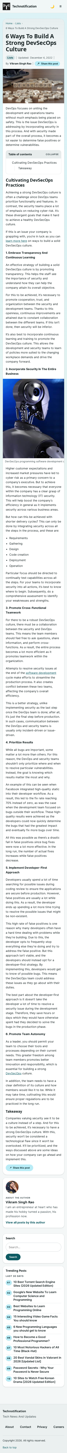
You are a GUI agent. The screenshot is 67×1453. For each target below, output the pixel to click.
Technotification (24, 6)
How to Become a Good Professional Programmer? (31, 1339)
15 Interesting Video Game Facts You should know (35, 1318)
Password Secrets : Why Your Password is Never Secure (33, 1369)
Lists (10, 57)
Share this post (47, 63)
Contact (25, 1427)
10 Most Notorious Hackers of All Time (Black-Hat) (36, 1349)
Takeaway (25, 168)
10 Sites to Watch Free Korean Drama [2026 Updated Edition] (34, 1380)
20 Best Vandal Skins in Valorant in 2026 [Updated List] (37, 1359)
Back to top (10, 1447)
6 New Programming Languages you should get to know (35, 1328)
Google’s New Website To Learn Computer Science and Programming (34, 1295)
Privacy (42, 1427)
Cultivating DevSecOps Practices (34, 162)
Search (13, 1257)
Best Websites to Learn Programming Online (29, 1308)
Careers (58, 1427)
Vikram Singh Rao (20, 63)
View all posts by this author (25, 1222)
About (9, 1427)
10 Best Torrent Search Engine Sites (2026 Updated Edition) (34, 1284)
